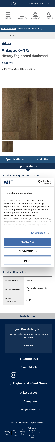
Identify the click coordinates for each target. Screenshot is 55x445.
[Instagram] (14, 375)
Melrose (6, 43)
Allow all (27, 242)
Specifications (15, 159)
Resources (30, 392)
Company (30, 401)
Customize (26, 251)
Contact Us (30, 359)
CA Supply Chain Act (22, 433)
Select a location (8, 28)
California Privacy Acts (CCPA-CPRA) (32, 433)
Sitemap (42, 433)
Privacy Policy (7, 433)
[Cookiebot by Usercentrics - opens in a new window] (38, 182)
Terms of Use (15, 432)
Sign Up (28, 345)
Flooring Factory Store (29, 409)
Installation (42, 159)
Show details (38, 233)
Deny (27, 260)
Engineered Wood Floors (30, 383)
